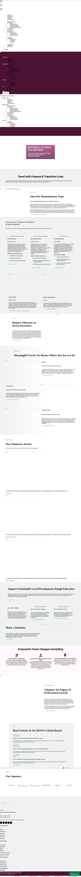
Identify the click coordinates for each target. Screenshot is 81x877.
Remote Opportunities (49, 297)
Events (14, 756)
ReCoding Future (16, 735)
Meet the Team (2, 831)
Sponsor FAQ (2, 838)
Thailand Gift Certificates (4, 854)
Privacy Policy (23, 875)
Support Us (2, 850)
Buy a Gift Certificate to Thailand (38, 609)
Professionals (9, 386)
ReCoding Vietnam (59, 238)
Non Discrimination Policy (13, 875)
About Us (1, 829)
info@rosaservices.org (5, 817)
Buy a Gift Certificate (13, 608)
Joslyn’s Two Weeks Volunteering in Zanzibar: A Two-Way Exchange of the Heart (30, 748)
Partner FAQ (2, 836)
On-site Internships (3, 866)
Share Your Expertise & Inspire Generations (51, 365)
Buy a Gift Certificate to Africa (60, 609)
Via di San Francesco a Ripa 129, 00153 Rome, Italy (12, 819)
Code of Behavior (3, 875)
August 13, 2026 (16, 755)
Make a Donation (15, 627)
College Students (46, 410)
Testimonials (2, 833)
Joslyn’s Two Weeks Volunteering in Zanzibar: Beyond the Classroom (28, 738)
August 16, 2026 (16, 745)
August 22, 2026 (16, 734)
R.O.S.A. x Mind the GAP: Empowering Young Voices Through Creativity (29, 759)
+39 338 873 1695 (6, 815)
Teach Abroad (12, 297)
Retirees (44, 362)
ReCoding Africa (12, 238)
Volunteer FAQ (2, 834)
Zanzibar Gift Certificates (5, 852)
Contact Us (74, 874)
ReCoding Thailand (36, 238)
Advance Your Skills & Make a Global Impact (16, 389)
